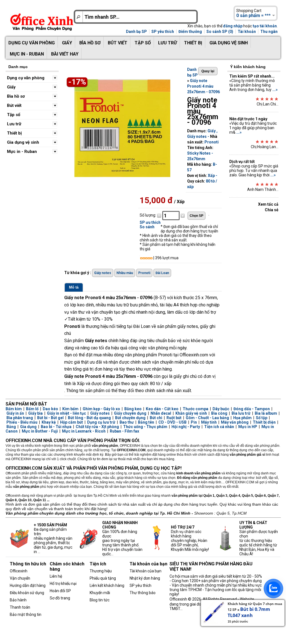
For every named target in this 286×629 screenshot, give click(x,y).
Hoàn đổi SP (60, 591)
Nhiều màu (124, 273)
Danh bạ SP (136, 31)
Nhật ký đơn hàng (145, 578)
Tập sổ (143, 42)
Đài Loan (162, 273)
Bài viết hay (64, 54)
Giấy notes (197, 136)
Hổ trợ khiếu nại (63, 583)
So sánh (147, 227)
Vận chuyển (20, 578)
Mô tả (73, 287)
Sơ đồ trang (60, 598)
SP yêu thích (162, 31)
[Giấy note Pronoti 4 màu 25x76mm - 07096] (123, 178)
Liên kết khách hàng (107, 585)
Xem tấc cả (268, 204)
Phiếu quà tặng (103, 578)
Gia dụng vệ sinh (228, 42)
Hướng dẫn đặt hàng (28, 585)
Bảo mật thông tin (25, 614)
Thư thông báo (143, 592)
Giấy (67, 42)
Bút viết (117, 42)
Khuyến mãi (100, 592)
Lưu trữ (167, 42)
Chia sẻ (271, 210)
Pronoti (211, 142)
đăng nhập (232, 26)
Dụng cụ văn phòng (31, 42)
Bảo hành (18, 600)
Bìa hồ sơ (90, 42)
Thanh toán (20, 607)
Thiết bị (193, 42)
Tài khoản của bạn (145, 571)
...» (275, 89)
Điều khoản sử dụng (27, 592)
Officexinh (18, 571)
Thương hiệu (101, 571)
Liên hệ (56, 576)
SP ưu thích (150, 222)
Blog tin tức (99, 600)
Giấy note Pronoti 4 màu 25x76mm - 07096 (203, 86)
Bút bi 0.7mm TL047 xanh (249, 612)
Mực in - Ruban (27, 54)
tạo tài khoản (265, 26)
